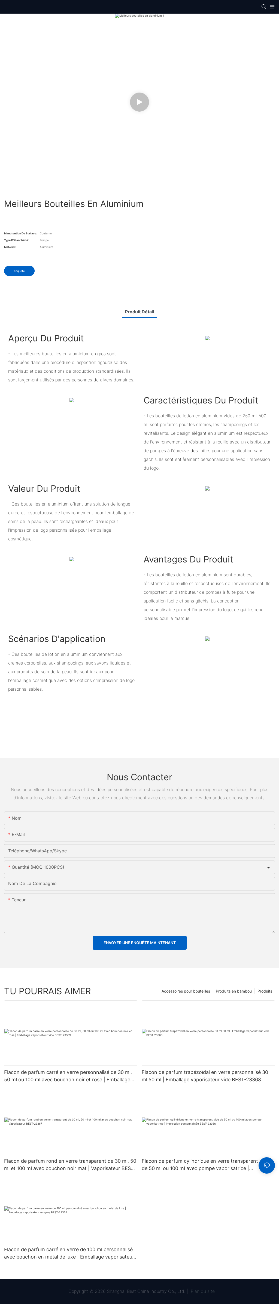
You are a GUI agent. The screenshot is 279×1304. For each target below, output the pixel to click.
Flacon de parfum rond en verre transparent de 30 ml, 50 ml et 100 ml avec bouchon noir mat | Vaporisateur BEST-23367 (70, 1165)
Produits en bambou (234, 991)
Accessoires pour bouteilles (186, 991)
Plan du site (202, 1291)
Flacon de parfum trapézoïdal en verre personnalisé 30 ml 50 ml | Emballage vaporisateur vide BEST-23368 (205, 1075)
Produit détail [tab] (139, 311)
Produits (264, 991)
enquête (19, 271)
